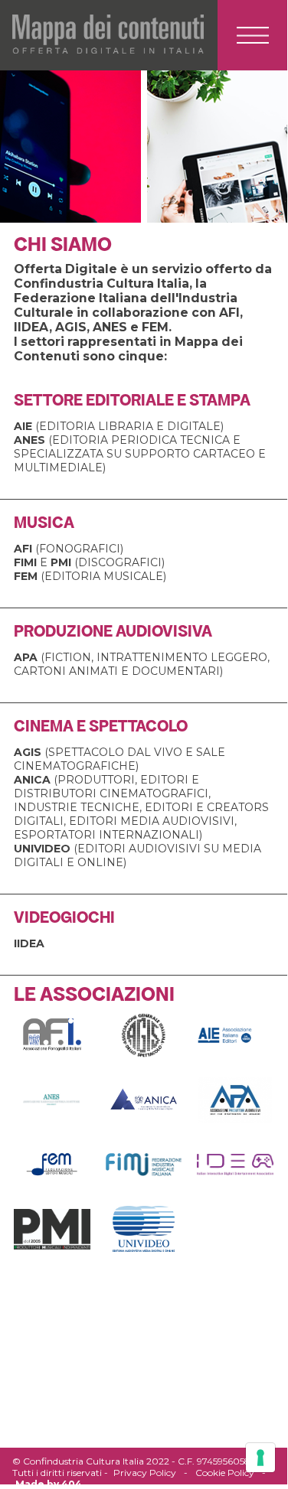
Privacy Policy (144, 1472)
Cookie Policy (224, 1472)
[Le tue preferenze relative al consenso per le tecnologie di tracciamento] (260, 1457)
